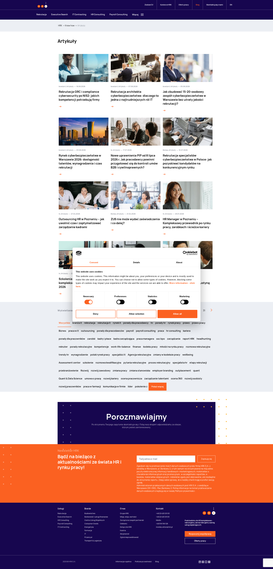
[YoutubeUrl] (206, 562)
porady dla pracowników (72, 338)
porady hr (160, 322)
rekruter (63, 346)
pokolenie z (141, 386)
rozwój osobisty (193, 378)
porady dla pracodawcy (135, 322)
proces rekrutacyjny (159, 362)
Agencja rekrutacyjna (139, 354)
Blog (197, 5)
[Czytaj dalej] (60, 106)
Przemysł (88, 537)
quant (196, 370)
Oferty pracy (184, 5)
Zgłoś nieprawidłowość (129, 537)
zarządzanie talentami (156, 378)
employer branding (162, 370)
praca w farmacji (92, 386)
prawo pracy (198, 322)
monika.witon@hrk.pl (164, 527)
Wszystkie (64, 322)
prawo (186, 322)
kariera (186, 330)
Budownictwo (89, 513)
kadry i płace (104, 338)
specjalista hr (180, 362)
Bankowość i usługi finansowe (96, 517)
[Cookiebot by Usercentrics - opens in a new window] (184, 253)
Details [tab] (136, 262)
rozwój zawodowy (100, 370)
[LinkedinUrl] (200, 562)
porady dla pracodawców (110, 330)
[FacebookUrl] (209, 562)
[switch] (120, 302)
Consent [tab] (94, 262)
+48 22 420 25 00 (162, 517)
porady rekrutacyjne (81, 346)
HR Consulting (98, 14)
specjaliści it (119, 354)
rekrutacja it (104, 322)
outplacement (183, 370)
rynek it (117, 322)
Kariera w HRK (166, 5)
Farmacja (88, 530)
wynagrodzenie (79, 354)
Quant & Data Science (70, 378)
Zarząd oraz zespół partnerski (132, 520)
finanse (137, 346)
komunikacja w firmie (114, 386)
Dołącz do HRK (126, 527)
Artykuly (81, 25)
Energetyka (89, 527)
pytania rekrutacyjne (134, 362)
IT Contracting (79, 14)
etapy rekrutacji (198, 362)
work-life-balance (120, 346)
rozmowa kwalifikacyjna (108, 362)
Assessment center (69, 362)
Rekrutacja (41, 14)
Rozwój (85, 370)
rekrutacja (89, 322)
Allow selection (136, 314)
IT (85, 534)
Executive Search (59, 14)
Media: (158, 520)
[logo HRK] (42, 4)
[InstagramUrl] (203, 562)
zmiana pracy (120, 370)
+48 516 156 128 (162, 523)
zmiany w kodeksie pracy (166, 354)
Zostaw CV (149, 5)
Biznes (165, 150)
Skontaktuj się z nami (214, 5)
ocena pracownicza (131, 378)
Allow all (177, 314)
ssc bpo (160, 338)
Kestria (123, 530)
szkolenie (88, 362)
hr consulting (173, 330)
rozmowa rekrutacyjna (198, 346)
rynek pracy (174, 322)
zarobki (91, 338)
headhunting (204, 338)
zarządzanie (173, 338)
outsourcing (88, 330)
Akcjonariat (124, 534)
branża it (62, 86)
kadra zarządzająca (123, 338)
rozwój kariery (111, 378)
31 (204, 310)
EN (231, 5)
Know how (70, 25)
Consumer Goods (91, 523)
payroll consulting (146, 330)
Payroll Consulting (118, 14)
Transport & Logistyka (93, 540)
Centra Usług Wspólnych (94, 520)
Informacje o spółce (123, 561)
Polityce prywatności (185, 491)
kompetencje (101, 346)
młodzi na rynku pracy (172, 346)
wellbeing (187, 354)
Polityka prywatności (143, 561)
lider (130, 386)
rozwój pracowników (70, 386)
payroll (130, 330)
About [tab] (179, 262)
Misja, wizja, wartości (128, 517)
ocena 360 (176, 378)
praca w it (73, 330)
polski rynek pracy (100, 354)
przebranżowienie (68, 370)
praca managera (145, 338)
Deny (95, 314)
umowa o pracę (93, 378)
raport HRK (188, 338)
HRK (60, 25)
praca (161, 330)
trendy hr (64, 354)
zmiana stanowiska (139, 370)
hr (111, 150)
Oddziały (123, 523)
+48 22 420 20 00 (163, 513)
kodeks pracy (150, 346)
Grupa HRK (124, 513)
